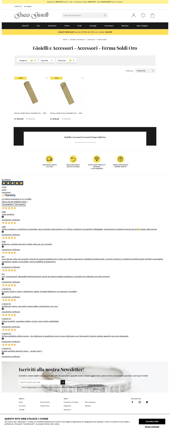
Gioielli (25, 26)
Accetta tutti (152, 421)
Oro (38, 26)
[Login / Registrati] (133, 15)
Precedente (8, 205)
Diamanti (52, 26)
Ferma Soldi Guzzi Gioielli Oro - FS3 (30, 113)
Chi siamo (28, 6)
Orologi (93, 26)
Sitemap (88, 406)
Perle (67, 26)
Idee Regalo (142, 26)
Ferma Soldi (102, 39)
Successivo (20, 205)
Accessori (108, 26)
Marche (125, 26)
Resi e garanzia (90, 402)
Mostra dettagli (152, 427)
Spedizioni (67, 409)
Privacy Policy (32, 387)
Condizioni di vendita (71, 402)
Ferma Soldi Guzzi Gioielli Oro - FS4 (66, 113)
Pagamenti (67, 406)
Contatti (18, 6)
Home (65, 39)
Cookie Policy (44, 406)
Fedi (79, 26)
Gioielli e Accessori (77, 39)
